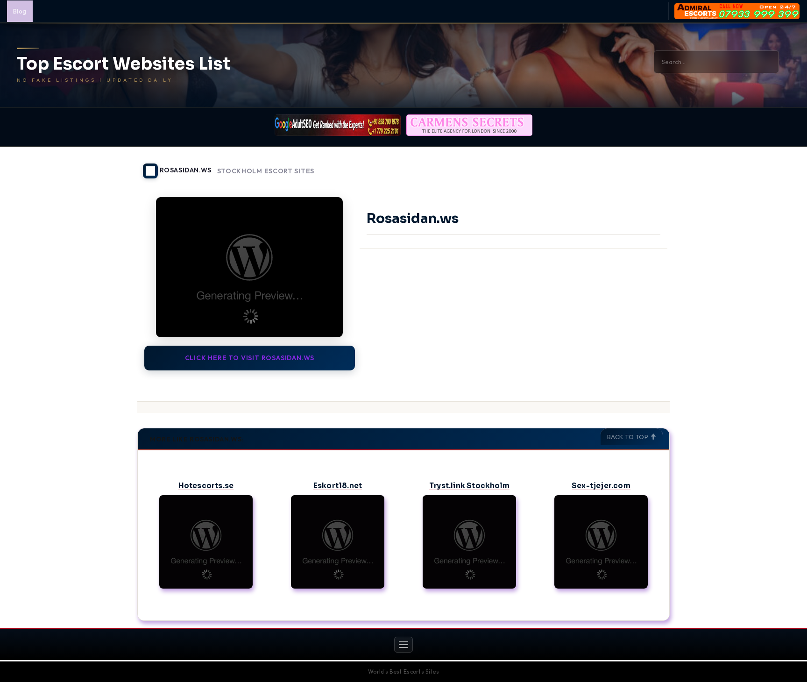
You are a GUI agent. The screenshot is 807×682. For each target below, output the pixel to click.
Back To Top (628, 436)
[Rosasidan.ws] (249, 267)
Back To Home (645, 165)
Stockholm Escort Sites (265, 171)
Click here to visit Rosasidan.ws (250, 358)
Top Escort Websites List (123, 64)
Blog (20, 11)
